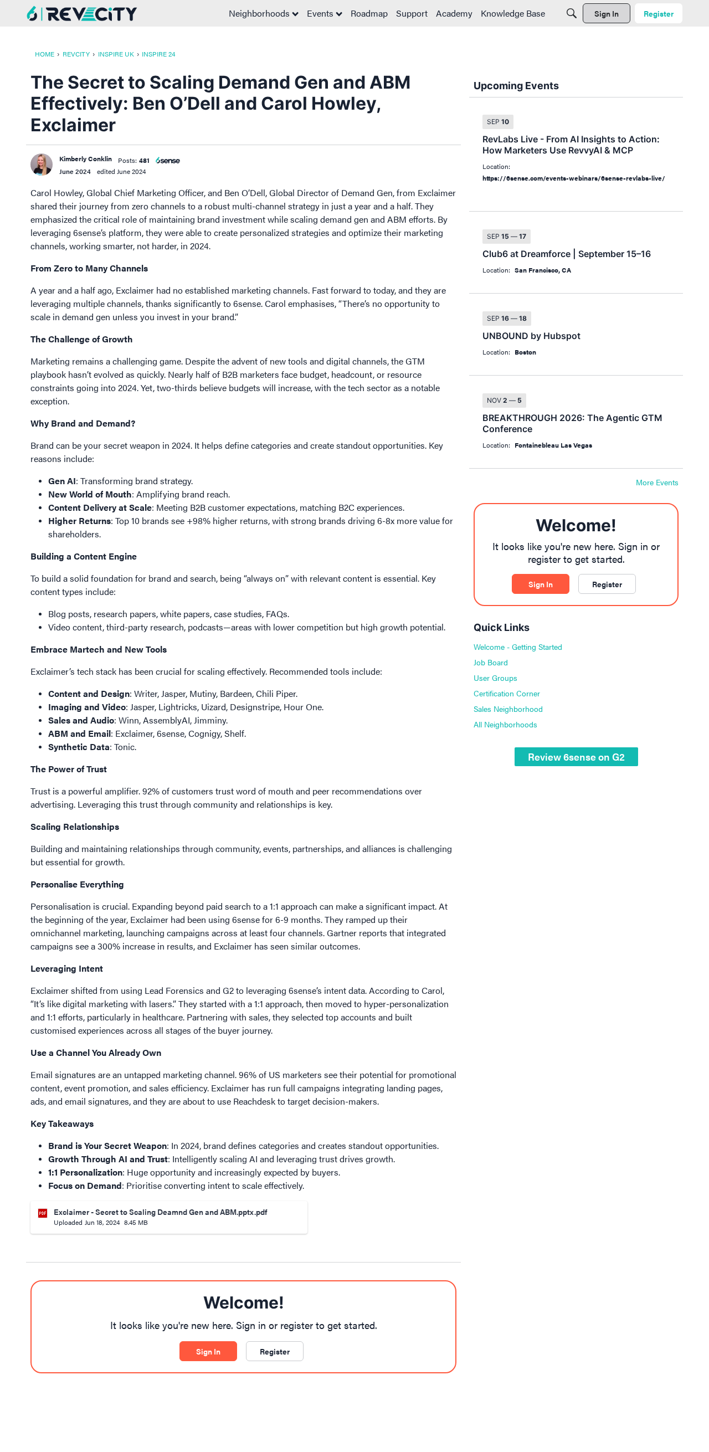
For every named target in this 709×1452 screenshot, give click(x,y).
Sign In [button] (208, 1351)
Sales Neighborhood (508, 708)
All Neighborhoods (505, 724)
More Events (657, 483)
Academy (454, 13)
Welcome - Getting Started (518, 646)
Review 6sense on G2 (576, 756)
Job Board (491, 662)
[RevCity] (82, 14)
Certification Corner (507, 693)
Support (412, 13)
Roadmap (369, 13)
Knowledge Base (513, 13)
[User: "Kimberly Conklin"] (41, 164)
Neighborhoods (260, 13)
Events (321, 13)
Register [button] (275, 1351)
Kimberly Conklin (85, 158)
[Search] (572, 13)
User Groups (495, 677)
